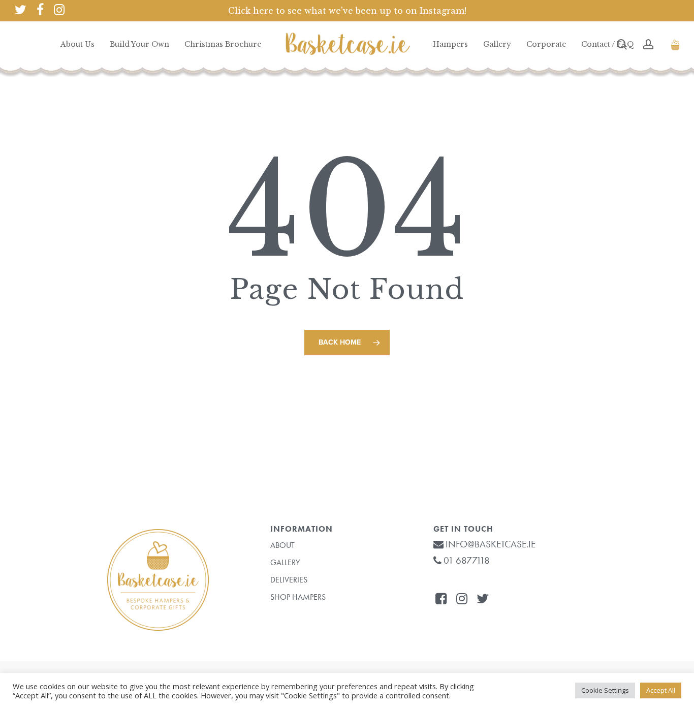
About (282, 545)
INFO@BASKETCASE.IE (489, 544)
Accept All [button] (660, 690)
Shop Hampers (298, 597)
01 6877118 (465, 560)
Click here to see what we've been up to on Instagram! (347, 11)
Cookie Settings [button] (605, 690)
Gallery (285, 562)
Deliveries (288, 579)
